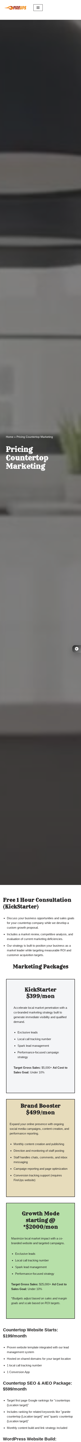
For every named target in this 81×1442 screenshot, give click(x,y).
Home (9, 436)
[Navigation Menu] (38, 7)
